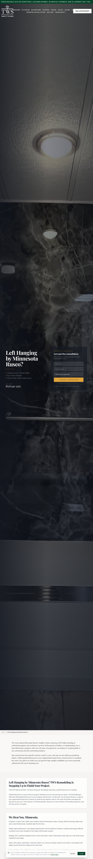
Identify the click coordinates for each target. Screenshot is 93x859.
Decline (73, 853)
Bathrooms (36, 10)
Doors (67, 10)
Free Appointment (82, 11)
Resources (60, 12)
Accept (81, 853)
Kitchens (26, 10)
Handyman (76, 10)
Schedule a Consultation (68, 379)
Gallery (50, 12)
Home (3, 732)
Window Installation (35, 12)
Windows (16, 10)
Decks (60, 10)
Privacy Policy (76, 386)
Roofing (46, 10)
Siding (54, 10)
